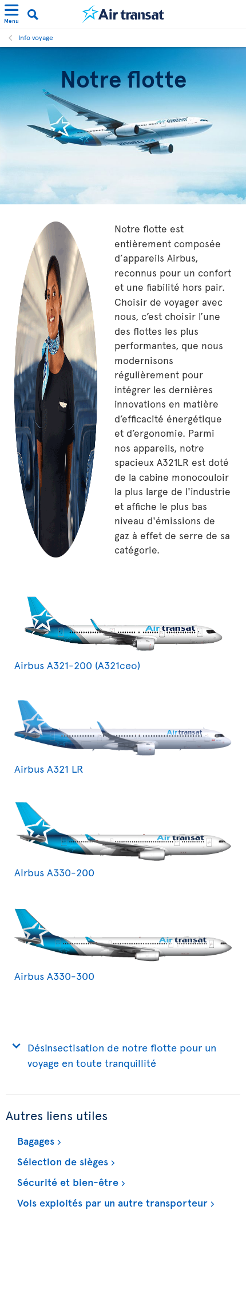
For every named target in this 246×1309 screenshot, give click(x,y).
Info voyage (35, 37)
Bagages (34, 1140)
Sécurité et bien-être (66, 1181)
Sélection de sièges (61, 1161)
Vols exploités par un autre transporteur (111, 1202)
